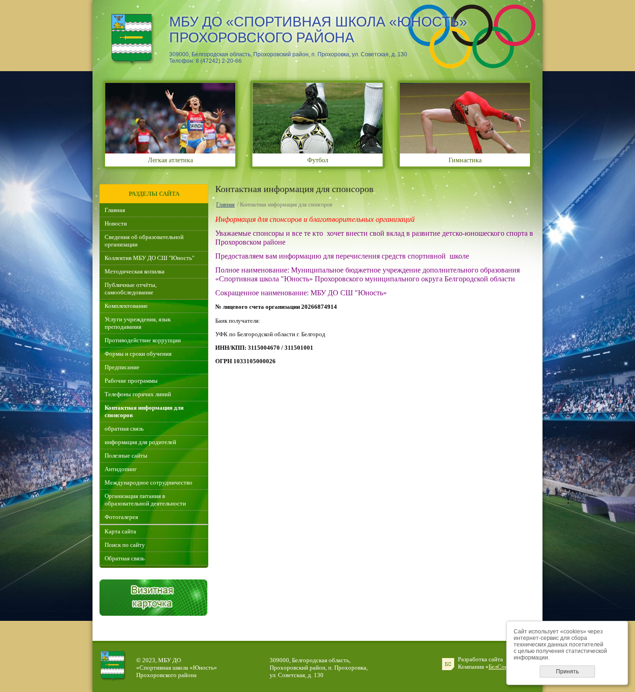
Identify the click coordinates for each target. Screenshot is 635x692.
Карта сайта (120, 531)
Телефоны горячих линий (138, 394)
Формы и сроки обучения (138, 353)
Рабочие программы (131, 380)
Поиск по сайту (125, 544)
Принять (567, 671)
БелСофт (500, 666)
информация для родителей (140, 442)
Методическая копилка (135, 271)
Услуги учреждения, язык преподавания (138, 323)
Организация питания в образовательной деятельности (145, 499)
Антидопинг (121, 469)
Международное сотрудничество (148, 482)
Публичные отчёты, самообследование (131, 288)
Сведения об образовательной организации (144, 240)
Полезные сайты (126, 455)
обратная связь (124, 428)
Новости (116, 223)
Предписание (122, 367)
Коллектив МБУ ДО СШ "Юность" (149, 257)
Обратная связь (125, 558)
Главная (115, 209)
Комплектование (126, 305)
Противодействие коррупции (143, 340)
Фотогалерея (121, 516)
